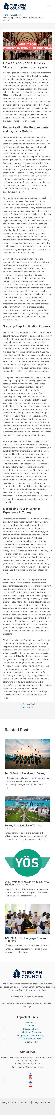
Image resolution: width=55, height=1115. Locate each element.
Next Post (27, 707)
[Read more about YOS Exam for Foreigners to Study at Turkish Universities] (27, 862)
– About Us (30, 1023)
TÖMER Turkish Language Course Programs (25, 939)
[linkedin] (30, 1082)
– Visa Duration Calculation (30, 1039)
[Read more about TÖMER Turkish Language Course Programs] (27, 919)
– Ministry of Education (30, 1032)
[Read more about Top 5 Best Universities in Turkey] (27, 754)
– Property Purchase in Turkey (30, 1035)
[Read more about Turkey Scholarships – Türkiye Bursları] (27, 808)
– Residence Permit (30, 1029)
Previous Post (27, 704)
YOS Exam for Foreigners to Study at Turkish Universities (27, 883)
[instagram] (30, 1078)
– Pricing (30, 1026)
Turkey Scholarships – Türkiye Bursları (23, 827)
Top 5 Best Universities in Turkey (25, 773)
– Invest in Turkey (30, 1042)
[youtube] (30, 1085)
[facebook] (30, 1074)
